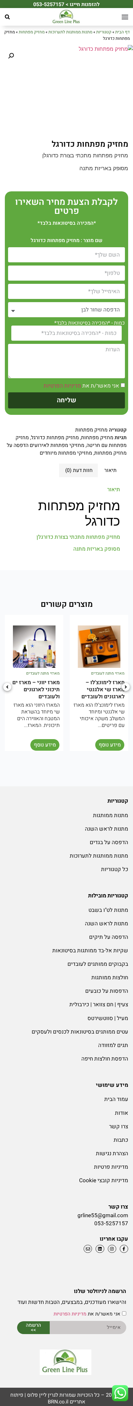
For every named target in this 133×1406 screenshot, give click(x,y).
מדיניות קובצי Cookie (103, 1180)
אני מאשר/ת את (81, 386)
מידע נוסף (110, 745)
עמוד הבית (116, 1099)
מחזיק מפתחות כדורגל (55, 437)
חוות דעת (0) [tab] (79, 470)
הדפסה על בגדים (109, 842)
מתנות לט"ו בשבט (108, 910)
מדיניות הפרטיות (62, 386)
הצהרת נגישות (112, 1153)
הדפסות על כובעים (106, 991)
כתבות (121, 1140)
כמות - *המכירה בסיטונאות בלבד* (89, 323)
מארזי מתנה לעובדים (108, 673)
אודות (121, 1113)
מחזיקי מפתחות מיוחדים (66, 453)
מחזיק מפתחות (32, 32)
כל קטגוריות (114, 869)
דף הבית (122, 32)
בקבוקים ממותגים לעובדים (97, 964)
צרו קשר (118, 1126)
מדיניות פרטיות (111, 1167)
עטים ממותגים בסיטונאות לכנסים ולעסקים (80, 1032)
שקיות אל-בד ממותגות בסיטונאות (90, 951)
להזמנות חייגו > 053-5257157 (66, 4)
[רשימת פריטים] (99, 1249)
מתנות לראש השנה (106, 829)
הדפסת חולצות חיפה (104, 1059)
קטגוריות (103, 32)
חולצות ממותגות (109, 978)
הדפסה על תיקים (108, 937)
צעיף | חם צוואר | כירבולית (98, 1004)
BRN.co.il (58, 1402)
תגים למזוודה (113, 1045)
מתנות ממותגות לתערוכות (70, 32)
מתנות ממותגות (110, 815)
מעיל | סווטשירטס (107, 1018)
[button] (7, 17)
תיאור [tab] (110, 470)
